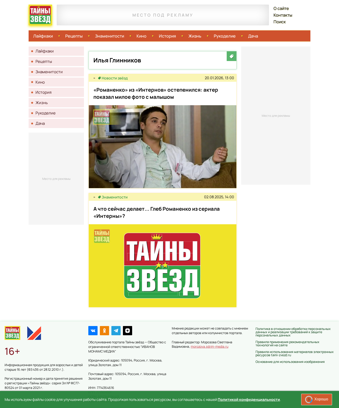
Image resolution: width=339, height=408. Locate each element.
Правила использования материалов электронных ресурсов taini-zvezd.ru (295, 353)
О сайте (281, 8)
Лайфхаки (43, 36)
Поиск (280, 21)
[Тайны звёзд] (94, 78)
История (167, 36)
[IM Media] (34, 333)
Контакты (283, 15)
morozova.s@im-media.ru (209, 346)
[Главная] (12, 333)
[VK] (93, 330)
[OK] (104, 330)
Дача (253, 36)
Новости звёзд (115, 78)
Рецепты (74, 36)
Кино (141, 36)
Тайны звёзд (40, 15)
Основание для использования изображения (290, 361)
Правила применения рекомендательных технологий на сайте (287, 343)
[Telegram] (116, 330)
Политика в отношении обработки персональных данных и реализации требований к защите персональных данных (293, 331)
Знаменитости (109, 36)
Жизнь (194, 36)
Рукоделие (225, 36)
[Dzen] (127, 330)
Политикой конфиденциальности (249, 399)
